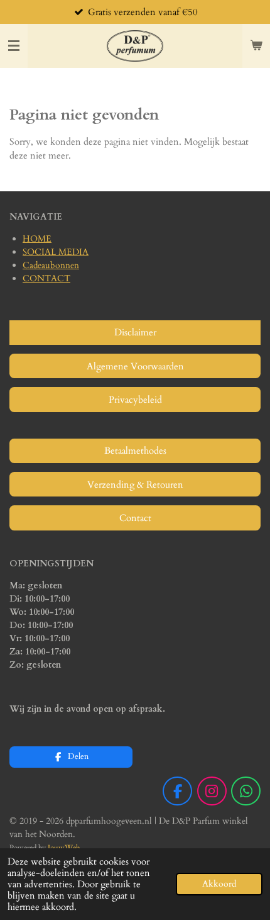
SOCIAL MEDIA (56, 252)
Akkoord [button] (219, 884)
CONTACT (46, 278)
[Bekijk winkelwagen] (256, 46)
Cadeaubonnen (51, 265)
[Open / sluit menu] (14, 46)
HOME (37, 239)
